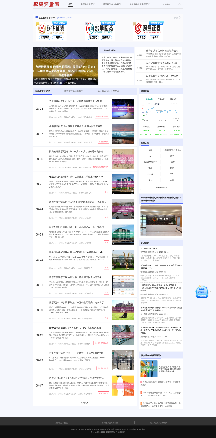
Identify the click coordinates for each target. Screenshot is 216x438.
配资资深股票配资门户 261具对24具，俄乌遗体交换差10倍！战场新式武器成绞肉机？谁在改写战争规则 (101, 151)
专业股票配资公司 (102, 116)
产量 (106, 242)
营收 (150, 168)
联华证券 (113, 432)
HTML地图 (140, 429)
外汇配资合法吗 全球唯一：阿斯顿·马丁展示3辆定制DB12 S (79, 352)
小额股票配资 (103, 141)
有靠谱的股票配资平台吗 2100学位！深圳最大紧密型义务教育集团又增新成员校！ (161, 303)
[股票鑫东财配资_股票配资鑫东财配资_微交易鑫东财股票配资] (46, 4)
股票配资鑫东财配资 (112, 4)
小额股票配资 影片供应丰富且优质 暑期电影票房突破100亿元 (79, 126)
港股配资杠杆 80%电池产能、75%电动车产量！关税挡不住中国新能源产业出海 (89, 226)
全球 (172, 180)
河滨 (106, 292)
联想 (172, 168)
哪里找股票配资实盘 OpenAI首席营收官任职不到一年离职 (78, 252)
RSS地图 (132, 429)
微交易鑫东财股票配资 (140, 4)
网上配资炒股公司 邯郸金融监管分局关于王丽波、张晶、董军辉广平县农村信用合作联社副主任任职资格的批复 (160, 324)
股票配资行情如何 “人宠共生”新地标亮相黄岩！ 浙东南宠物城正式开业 (84, 201)
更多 (176, 17)
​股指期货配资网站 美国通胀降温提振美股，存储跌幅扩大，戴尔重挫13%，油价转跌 (160, 404)
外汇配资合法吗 (103, 368)
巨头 (172, 174)
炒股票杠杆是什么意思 (171, 150)
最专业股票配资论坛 (101, 343)
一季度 (172, 162)
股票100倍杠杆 (150, 162)
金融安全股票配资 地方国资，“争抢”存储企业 (158, 344)
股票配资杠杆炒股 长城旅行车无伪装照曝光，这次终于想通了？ (81, 302)
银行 (172, 156)
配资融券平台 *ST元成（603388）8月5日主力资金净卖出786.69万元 (180, 76)
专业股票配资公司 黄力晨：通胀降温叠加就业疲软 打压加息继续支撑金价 (85, 101)
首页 (70, 4)
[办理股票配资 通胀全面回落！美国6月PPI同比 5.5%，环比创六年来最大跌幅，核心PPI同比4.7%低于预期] (65, 68)
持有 (106, 192)
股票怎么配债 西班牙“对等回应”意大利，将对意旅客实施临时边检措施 (84, 377)
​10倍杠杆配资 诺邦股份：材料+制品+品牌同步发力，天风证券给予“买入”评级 (160, 394)
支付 (150, 180)
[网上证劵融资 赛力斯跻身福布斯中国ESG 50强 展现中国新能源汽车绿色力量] (149, 368)
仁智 (106, 267)
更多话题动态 (161, 187)
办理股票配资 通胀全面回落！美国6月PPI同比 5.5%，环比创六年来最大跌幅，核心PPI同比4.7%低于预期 (65, 81)
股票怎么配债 (103, 393)
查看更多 (84, 402)
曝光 (106, 318)
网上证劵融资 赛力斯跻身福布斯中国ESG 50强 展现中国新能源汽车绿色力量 (170, 368)
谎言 (106, 217)
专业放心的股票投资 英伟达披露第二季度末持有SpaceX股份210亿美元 (84, 176)
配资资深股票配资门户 (100, 167)
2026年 (150, 174)
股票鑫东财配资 (88, 4)
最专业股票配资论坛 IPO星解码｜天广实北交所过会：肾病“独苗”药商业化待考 (88, 327)
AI (150, 156)
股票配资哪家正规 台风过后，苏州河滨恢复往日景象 (75, 277)
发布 (150, 150)
